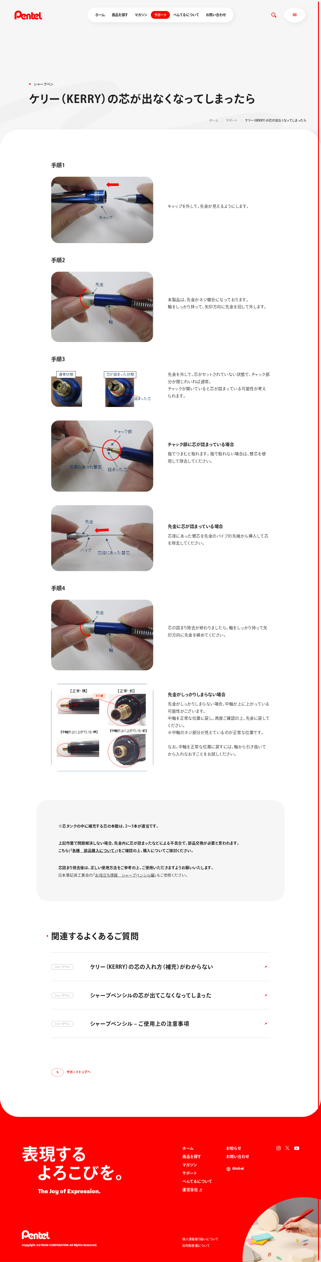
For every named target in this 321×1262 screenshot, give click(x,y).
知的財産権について (196, 1245)
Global (238, 1169)
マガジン (141, 15)
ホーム (100, 15)
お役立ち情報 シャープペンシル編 (124, 875)
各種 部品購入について (93, 851)
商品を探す (120, 15)
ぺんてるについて (186, 15)
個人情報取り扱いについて (200, 1239)
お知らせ (233, 1148)
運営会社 (190, 1190)
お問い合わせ (216, 15)
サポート (160, 15)
